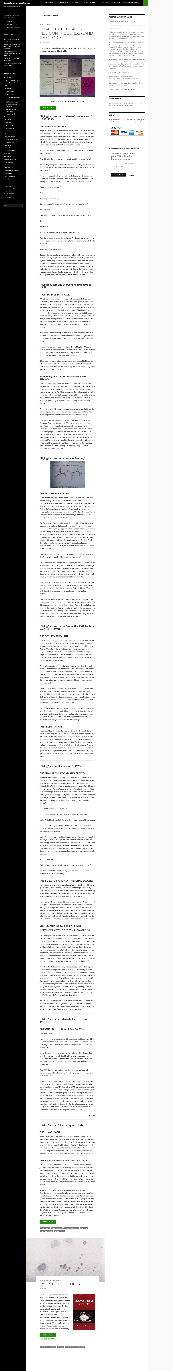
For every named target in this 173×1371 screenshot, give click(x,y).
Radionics (8, 145)
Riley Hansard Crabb (11, 165)
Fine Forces (49, 3)
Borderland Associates (131, 3)
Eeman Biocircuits (10, 148)
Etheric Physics (9, 91)
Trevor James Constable (75, 1347)
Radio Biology (9, 134)
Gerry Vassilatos (10, 176)
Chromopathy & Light (11, 139)
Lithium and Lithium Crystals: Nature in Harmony (12, 104)
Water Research (9, 125)
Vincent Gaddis (9, 168)
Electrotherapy (9, 142)
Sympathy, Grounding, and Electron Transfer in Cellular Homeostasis (12, 46)
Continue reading (48, 1338)
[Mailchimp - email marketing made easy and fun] (132, 175)
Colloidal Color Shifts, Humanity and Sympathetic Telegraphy (12, 53)
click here (115, 106)
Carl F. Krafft (57, 1228)
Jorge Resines (9, 179)
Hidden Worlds (10, 114)
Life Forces (8, 122)
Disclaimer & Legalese (13, 27)
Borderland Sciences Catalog (17, 3)
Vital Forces (75, 3)
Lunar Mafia (59, 1231)
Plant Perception (10, 128)
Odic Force (8, 86)
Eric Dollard (8, 173)
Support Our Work (12, 24)
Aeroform (45, 1228)
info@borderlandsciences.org (124, 89)
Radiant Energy (9, 131)
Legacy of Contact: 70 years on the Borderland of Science (66, 33)
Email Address (117, 166)
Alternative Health (90, 3)
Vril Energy (8, 88)
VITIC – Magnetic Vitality (12, 80)
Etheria (84, 1228)
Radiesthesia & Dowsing (12, 83)
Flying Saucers (63, 3)
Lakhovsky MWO (10, 151)
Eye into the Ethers (60, 1284)
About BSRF (10, 21)
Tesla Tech (105, 3)
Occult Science (9, 94)
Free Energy (116, 3)
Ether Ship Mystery (71, 1228)
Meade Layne (9, 162)
